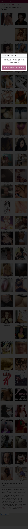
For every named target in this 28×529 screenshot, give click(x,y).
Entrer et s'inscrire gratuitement (14, 67)
